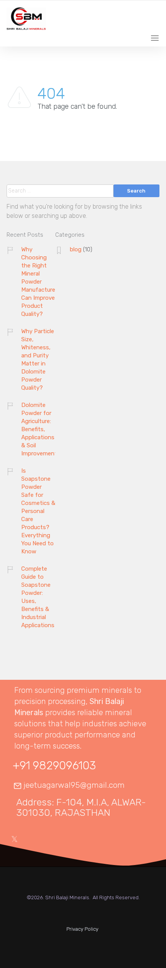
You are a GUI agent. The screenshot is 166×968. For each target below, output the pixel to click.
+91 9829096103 (54, 765)
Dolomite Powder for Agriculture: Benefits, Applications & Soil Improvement (39, 429)
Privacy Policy (82, 929)
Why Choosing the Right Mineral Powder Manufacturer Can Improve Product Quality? (39, 281)
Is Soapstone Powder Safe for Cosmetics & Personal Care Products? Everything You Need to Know (38, 511)
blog (75, 249)
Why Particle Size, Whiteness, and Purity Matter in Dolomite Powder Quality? (37, 359)
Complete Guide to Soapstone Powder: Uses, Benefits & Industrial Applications (37, 597)
